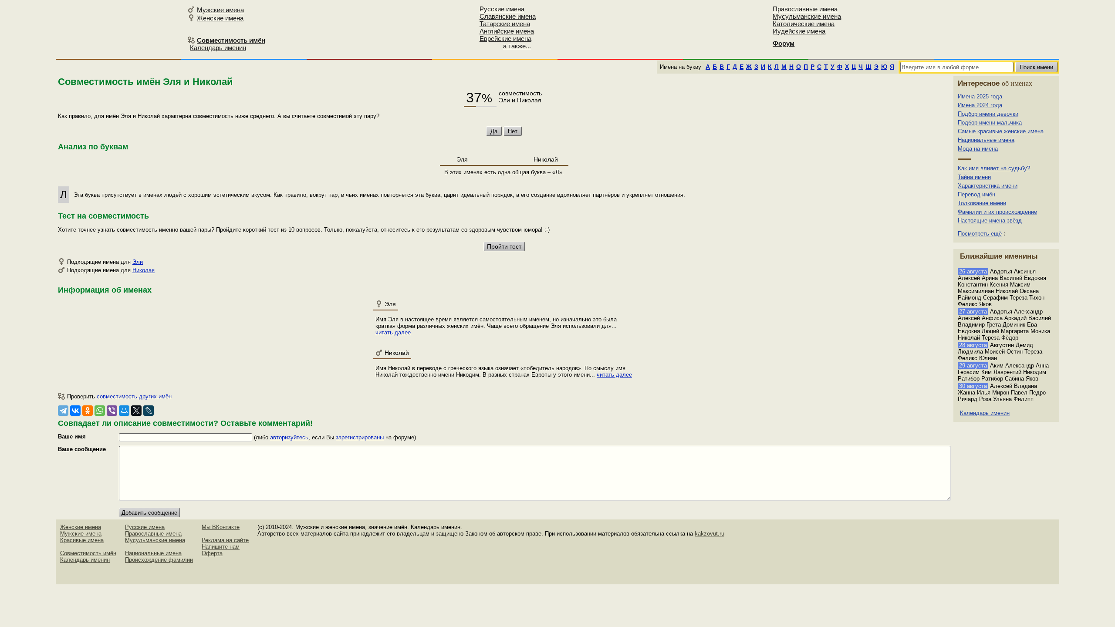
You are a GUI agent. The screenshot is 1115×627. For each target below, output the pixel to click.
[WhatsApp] (100, 410)
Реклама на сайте (225, 540)
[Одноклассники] (87, 410)
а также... (517, 46)
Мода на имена (978, 148)
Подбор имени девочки (988, 114)
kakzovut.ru (709, 533)
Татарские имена (505, 23)
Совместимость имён (88, 553)
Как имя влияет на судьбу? (994, 168)
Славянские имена (508, 16)
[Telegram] (63, 410)
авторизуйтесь (289, 437)
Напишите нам (221, 546)
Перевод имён (976, 194)
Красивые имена (82, 540)
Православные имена (805, 9)
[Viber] (112, 410)
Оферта (212, 553)
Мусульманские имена (807, 16)
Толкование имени (982, 203)
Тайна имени (974, 177)
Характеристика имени (987, 185)
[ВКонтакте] (75, 410)
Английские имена (507, 31)
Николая (143, 270)
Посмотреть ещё (980, 233)
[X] (136, 410)
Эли (137, 262)
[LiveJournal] (148, 410)
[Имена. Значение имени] (120, 29)
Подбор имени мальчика (990, 122)
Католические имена (804, 23)
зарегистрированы (360, 437)
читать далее (393, 332)
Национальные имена (986, 140)
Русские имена (502, 9)
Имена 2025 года (980, 96)
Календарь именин (218, 47)
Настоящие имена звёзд (990, 220)
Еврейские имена (505, 38)
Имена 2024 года (980, 105)
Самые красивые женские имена (1001, 131)
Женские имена (220, 18)
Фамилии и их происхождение (997, 212)
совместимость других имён (134, 396)
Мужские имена (220, 9)
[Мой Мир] (124, 410)
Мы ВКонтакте (221, 527)
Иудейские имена (799, 31)
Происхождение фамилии (159, 559)
